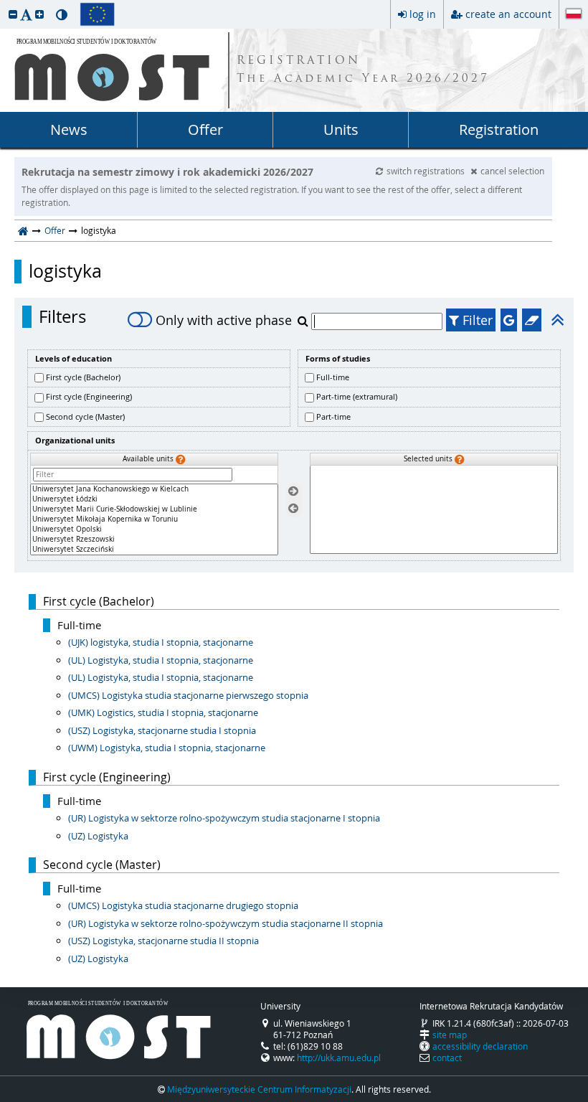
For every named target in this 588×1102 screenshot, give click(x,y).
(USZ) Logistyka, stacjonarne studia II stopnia (163, 940)
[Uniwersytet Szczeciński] (154, 550)
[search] (304, 321)
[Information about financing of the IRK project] (97, 14)
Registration (499, 129)
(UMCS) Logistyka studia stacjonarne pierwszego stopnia (188, 695)
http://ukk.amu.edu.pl (339, 1057)
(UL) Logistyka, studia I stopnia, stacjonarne (160, 660)
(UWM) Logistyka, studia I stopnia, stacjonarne (166, 747)
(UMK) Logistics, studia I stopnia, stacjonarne (163, 712)
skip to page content (3, 3)
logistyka (65, 271)
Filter (476, 320)
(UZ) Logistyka (98, 835)
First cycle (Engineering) (89, 396)
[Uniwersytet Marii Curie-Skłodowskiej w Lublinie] (154, 509)
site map (449, 1034)
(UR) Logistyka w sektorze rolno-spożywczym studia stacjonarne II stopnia (225, 923)
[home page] (23, 230)
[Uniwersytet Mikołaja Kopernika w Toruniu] (154, 519)
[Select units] (293, 491)
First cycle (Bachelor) (83, 377)
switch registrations (427, 170)
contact (447, 1057)
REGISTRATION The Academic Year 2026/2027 (363, 70)
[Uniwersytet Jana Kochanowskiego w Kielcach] (154, 489)
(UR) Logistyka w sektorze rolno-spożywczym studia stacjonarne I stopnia (224, 817)
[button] (13, 14)
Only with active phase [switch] (224, 320)
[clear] (531, 320)
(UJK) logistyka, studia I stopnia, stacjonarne (160, 642)
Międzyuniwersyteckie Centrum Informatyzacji (259, 1089)
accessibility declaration (480, 1046)
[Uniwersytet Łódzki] (154, 499)
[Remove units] (293, 509)
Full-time (332, 377)
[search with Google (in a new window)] (509, 320)
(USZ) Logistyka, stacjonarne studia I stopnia (162, 730)
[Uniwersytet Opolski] (154, 529)
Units (341, 129)
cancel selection (512, 170)
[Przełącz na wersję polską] (573, 15)
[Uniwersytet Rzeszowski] (154, 539)
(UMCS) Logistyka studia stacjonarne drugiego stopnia (183, 905)
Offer (205, 129)
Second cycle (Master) (85, 416)
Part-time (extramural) (356, 396)
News (68, 129)
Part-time (333, 416)
